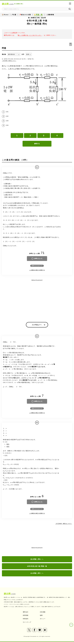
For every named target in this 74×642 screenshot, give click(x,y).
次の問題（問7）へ (37, 573)
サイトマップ (27, 622)
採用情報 (25, 615)
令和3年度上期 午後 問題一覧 (37, 566)
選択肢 (4, 54)
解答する (37, 143)
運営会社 (25, 612)
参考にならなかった (37, 265)
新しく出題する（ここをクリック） (30, 35)
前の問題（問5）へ (37, 559)
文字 (23, 54)
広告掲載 (42, 612)
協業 (41, 615)
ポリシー (42, 618)
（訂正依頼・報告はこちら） (9, 60)
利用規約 (25, 618)
